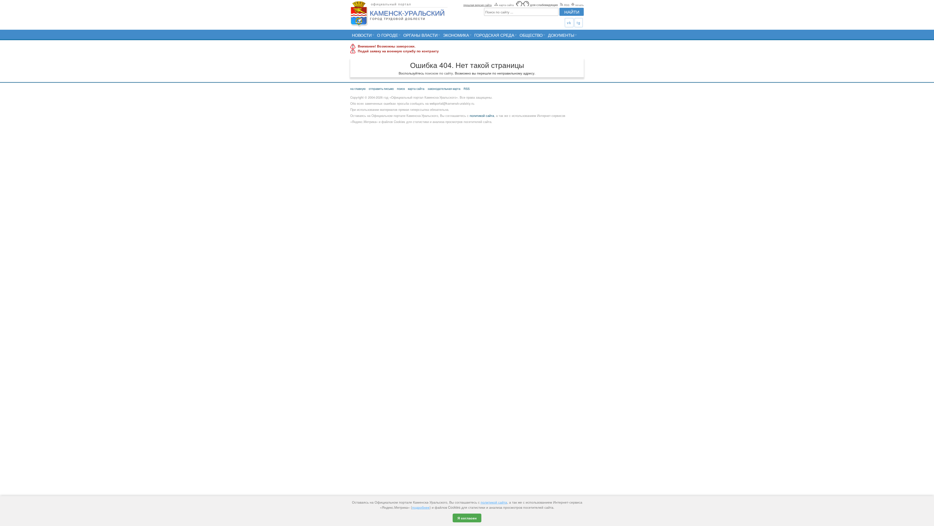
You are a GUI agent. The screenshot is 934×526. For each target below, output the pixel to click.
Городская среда (494, 35)
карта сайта (506, 5)
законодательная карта (444, 88)
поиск (401, 88)
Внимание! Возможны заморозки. (386, 46)
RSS (566, 5)
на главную (358, 88)
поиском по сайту (439, 73)
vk (569, 22)
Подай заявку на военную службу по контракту (398, 51)
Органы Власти (420, 35)
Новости (362, 35)
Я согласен (467, 518)
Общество (531, 35)
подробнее (421, 507)
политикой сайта (482, 115)
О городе (387, 35)
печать (579, 5)
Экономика (456, 35)
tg (579, 22)
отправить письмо (381, 88)
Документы (561, 35)
